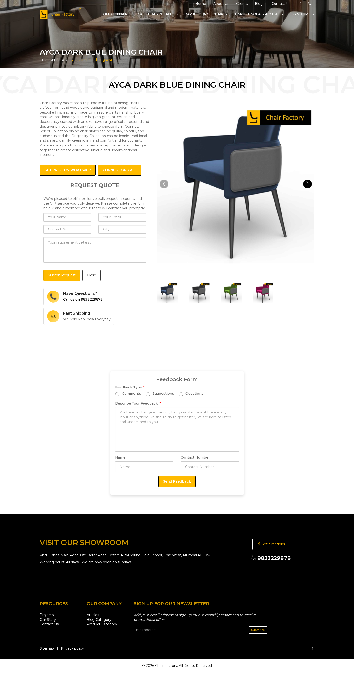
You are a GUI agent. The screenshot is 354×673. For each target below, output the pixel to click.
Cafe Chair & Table (157, 14)
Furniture (300, 14)
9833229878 (273, 558)
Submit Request (62, 275)
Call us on (83, 299)
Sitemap (47, 648)
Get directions (272, 544)
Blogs (259, 3)
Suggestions (162, 393)
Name (120, 457)
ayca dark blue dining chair (92, 59)
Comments (131, 393)
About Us (221, 3)
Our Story (48, 619)
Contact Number (195, 457)
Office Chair (116, 14)
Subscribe (258, 630)
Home (200, 3)
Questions (193, 393)
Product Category (102, 624)
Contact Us (281, 3)
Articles (93, 615)
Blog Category (99, 619)
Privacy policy (72, 648)
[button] (307, 184)
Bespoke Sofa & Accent (256, 14)
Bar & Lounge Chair (204, 14)
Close (91, 275)
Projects (47, 615)
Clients (242, 3)
